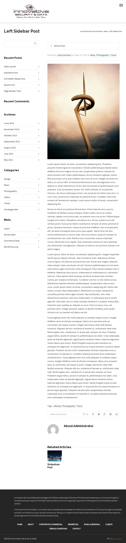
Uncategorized (11, 209)
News (92, 55)
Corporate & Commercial (51, 524)
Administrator (64, 55)
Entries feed (9, 234)
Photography (102, 55)
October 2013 (10, 135)
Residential (73, 524)
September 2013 (12, 141)
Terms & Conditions (58, 529)
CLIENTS (108, 524)
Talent (7, 197)
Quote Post (9, 85)
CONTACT (77, 529)
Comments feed (12, 240)
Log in (7, 228)
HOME (19, 524)
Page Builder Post (12, 91)
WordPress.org (11, 246)
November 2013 (11, 129)
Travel (113, 55)
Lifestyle (57, 406)
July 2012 (8, 153)
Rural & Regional (92, 524)
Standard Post (11, 72)
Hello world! (10, 66)
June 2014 (9, 123)
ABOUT (31, 524)
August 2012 (10, 147)
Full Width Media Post (14, 78)
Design (7, 179)
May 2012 (8, 159)
